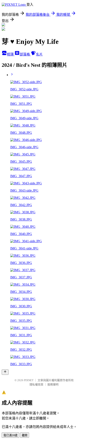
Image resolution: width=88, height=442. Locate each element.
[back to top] (5, 372)
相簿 (11, 54)
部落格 (25, 54)
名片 (39, 54)
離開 (24, 435)
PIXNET (29, 380)
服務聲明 (53, 384)
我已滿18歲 (10, 435)
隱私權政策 (36, 384)
